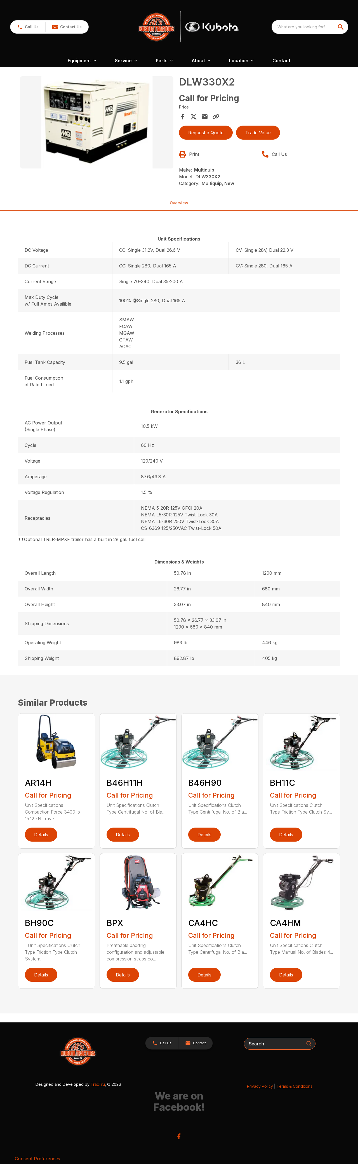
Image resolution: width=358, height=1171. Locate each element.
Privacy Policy (260, 1086)
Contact (281, 60)
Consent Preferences (37, 1158)
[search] (341, 26)
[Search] (309, 1043)
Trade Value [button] (258, 132)
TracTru (98, 1084)
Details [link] (41, 834)
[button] (27, 27)
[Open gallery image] (96, 122)
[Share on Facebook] (182, 116)
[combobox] (310, 27)
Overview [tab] (179, 202)
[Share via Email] (204, 116)
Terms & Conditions (294, 1086)
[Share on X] (193, 116)
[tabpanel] (96, 123)
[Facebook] (178, 1136)
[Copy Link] (216, 116)
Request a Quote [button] (205, 132)
